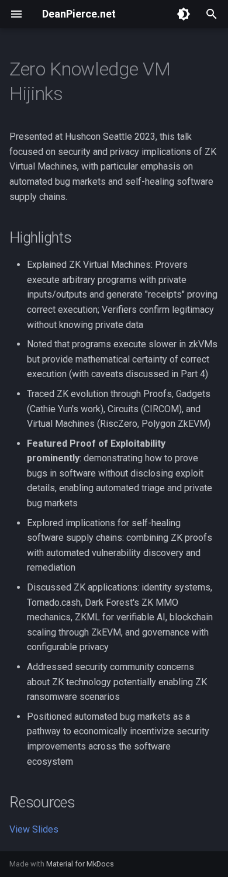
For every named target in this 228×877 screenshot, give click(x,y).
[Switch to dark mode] (183, 14)
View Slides (33, 829)
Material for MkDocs (80, 863)
